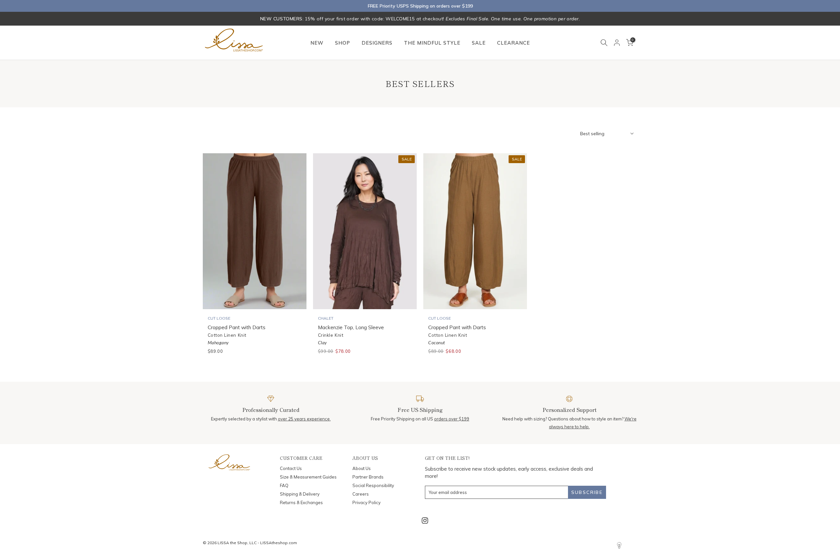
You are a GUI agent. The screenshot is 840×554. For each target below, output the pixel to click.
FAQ (284, 485)
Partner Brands (368, 476)
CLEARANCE (513, 43)
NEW (317, 43)
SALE (479, 43)
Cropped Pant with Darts (236, 327)
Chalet (325, 318)
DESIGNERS (377, 43)
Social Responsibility (373, 485)
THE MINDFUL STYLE (432, 43)
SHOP (342, 43)
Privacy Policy (366, 502)
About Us (361, 468)
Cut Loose (219, 318)
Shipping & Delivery (300, 494)
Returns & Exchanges (301, 502)
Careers (360, 494)
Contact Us (291, 468)
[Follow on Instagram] (425, 520)
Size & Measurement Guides (308, 476)
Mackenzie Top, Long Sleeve (351, 327)
